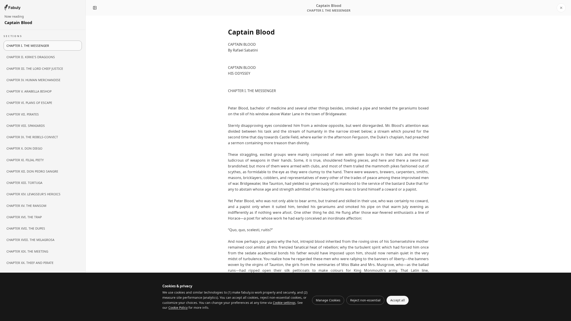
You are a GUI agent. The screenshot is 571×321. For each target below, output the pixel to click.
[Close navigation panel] (94, 7)
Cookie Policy (178, 307)
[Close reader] (561, 7)
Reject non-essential (365, 300)
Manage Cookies (328, 300)
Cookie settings (284, 302)
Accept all (397, 300)
